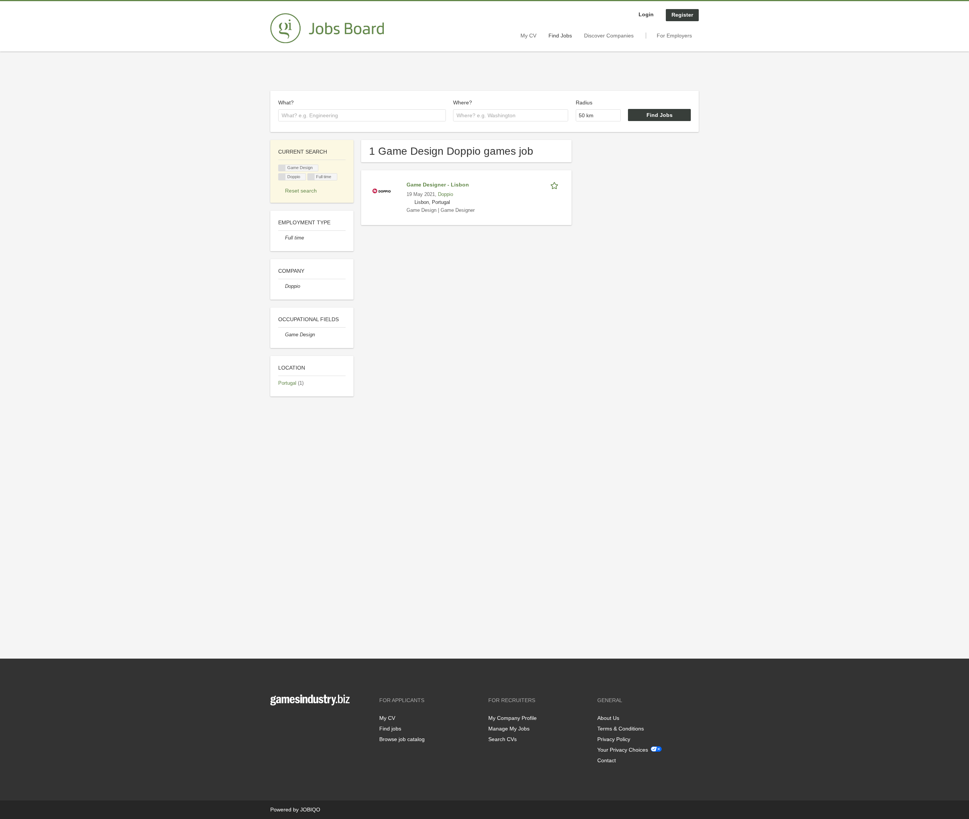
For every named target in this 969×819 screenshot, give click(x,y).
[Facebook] (275, 721)
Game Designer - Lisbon (438, 185)
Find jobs (390, 729)
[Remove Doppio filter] (281, 286)
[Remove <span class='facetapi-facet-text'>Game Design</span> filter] (282, 168)
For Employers (674, 36)
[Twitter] (288, 721)
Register (682, 15)
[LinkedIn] (299, 721)
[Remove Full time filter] (281, 238)
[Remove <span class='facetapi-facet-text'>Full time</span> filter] (311, 177)
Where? (462, 102)
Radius (584, 102)
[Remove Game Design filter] (281, 334)
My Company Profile (512, 718)
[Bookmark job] (555, 184)
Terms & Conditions (620, 729)
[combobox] (362, 115)
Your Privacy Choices (622, 750)
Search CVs (502, 739)
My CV (528, 36)
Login (646, 14)
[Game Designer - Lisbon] (381, 191)
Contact (606, 760)
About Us (608, 718)
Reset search (301, 191)
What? (286, 102)
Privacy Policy (613, 739)
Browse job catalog (402, 739)
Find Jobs (560, 36)
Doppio (445, 194)
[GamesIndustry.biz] (327, 28)
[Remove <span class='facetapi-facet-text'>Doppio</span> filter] (282, 177)
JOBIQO (310, 810)
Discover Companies (609, 36)
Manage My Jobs (509, 729)
